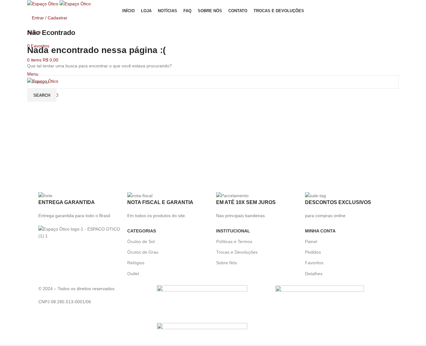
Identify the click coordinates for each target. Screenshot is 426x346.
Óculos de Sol (141, 241)
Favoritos (314, 262)
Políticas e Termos (234, 241)
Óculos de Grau (142, 252)
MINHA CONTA (320, 230)
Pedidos (313, 252)
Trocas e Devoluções (237, 252)
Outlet (133, 273)
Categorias (141, 230)
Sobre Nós (226, 262)
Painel (311, 241)
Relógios (135, 262)
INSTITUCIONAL (233, 230)
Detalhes (313, 273)
